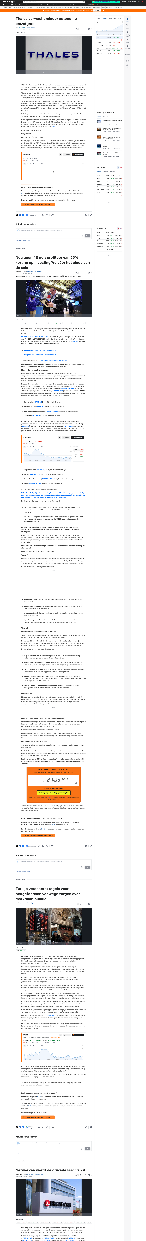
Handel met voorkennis (86, 7)
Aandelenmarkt (57, 7)
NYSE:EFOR (36, 416)
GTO (53, 126)
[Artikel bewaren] (81, 29)
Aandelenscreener (81, 4)
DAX (98, 48)
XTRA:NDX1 (68, 426)
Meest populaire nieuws (19, 7)
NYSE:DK (40, 406)
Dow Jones (100, 45)
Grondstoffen (50, 7)
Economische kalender (69, 4)
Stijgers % (105, 171)
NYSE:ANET (72, 1238)
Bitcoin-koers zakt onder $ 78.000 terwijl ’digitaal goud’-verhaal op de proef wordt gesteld (111, 137)
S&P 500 (75, 341)
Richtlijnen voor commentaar (23, 240)
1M (30, 163)
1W (27, 163)
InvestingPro (50, 797)
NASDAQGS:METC (68, 388)
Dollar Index (100, 50)
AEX (98, 37)
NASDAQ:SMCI (47, 479)
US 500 (99, 42)
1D (24, 163)
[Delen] (76, 29)
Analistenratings (97, 7)
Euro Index (99, 53)
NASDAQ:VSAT (35, 474)
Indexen (105, 18)
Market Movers (102, 167)
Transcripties (109, 7)
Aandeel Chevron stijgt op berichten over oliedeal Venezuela (112, 129)
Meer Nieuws (109, 160)
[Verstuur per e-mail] (47, 215)
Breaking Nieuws (30, 7)
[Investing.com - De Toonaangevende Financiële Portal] (9, 2)
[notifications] (139, 1)
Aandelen (120, 18)
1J (36, 163)
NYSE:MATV (58, 391)
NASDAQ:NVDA (35, 483)
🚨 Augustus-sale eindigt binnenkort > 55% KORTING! (106, 1)
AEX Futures (100, 40)
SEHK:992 (25, 426)
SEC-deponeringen (118, 7)
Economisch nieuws (67, 7)
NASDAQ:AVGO (48, 1238)
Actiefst (99, 171)
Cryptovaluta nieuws (40, 7)
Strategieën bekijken (55, 1037)
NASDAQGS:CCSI (51, 411)
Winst (103, 7)
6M (33, 163)
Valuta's (99, 18)
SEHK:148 (40, 470)
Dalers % (112, 171)
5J (39, 163)
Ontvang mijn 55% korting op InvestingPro (53, 793)
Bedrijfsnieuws (76, 7)
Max (42, 163)
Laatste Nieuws (7, 7)
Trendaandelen (102, 229)
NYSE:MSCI (51, 1015)
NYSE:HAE (38, 402)
